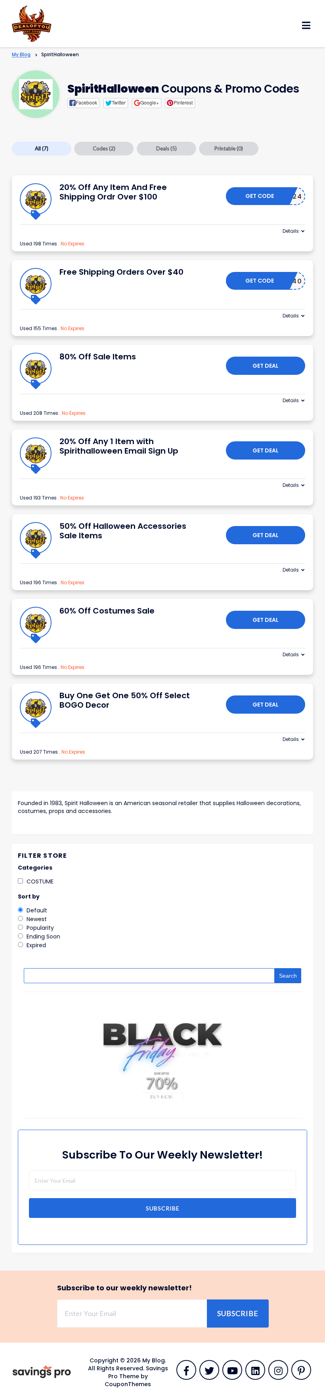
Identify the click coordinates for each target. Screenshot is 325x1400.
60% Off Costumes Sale (107, 610)
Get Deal (265, 366)
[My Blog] (32, 23)
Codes (104, 148)
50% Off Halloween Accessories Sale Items (122, 530)
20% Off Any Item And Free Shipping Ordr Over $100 (113, 192)
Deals (166, 148)
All (41, 148)
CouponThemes (128, 1384)
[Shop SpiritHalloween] (36, 94)
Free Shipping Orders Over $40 (121, 271)
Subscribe (163, 1208)
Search (288, 976)
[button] (83, 103)
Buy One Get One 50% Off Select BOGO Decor (124, 700)
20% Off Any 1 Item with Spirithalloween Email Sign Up (118, 446)
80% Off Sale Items (97, 356)
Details (291, 231)
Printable (228, 148)
